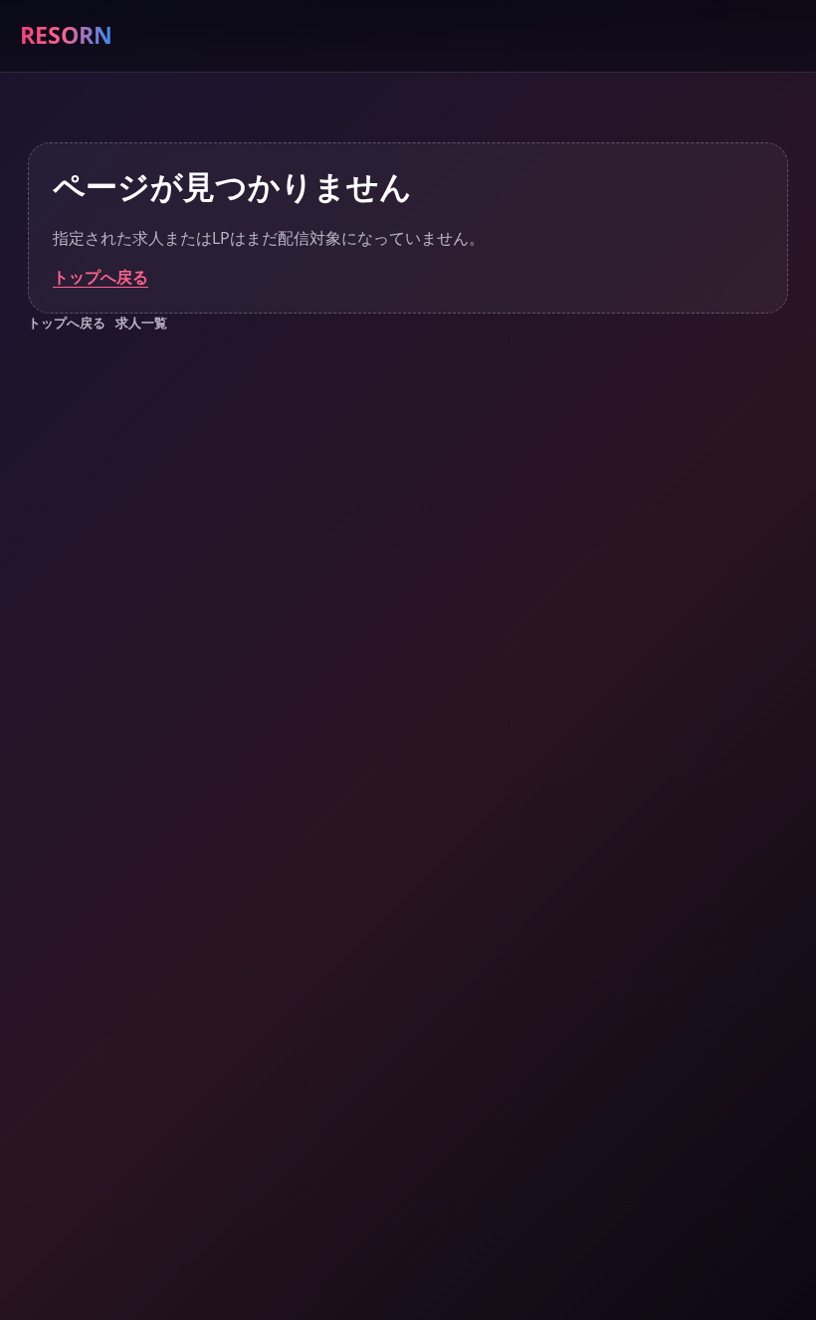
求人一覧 (141, 322)
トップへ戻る (100, 277)
